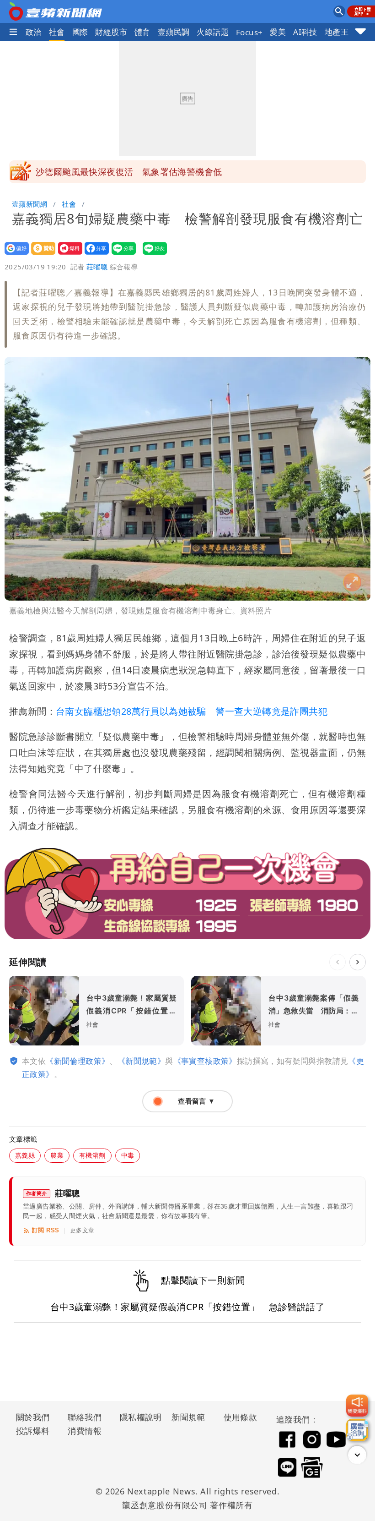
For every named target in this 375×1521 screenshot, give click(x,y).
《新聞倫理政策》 (77, 1061)
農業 (57, 1155)
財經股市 (111, 32)
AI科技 (305, 32)
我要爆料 (67, 254)
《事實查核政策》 (205, 1061)
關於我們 (33, 1417)
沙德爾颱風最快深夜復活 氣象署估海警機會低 (129, 172)
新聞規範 (188, 1417)
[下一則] (357, 962)
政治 (34, 32)
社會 (57, 32)
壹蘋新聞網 (29, 203)
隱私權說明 (137, 1417)
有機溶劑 (92, 1155)
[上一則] (337, 962)
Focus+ (249, 32)
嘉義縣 (25, 1155)
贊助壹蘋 (40, 254)
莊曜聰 (96, 266)
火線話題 (213, 32)
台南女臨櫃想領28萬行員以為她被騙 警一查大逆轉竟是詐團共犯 (191, 711)
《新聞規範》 (141, 1061)
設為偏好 (14, 254)
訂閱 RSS (45, 1230)
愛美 (278, 32)
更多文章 (82, 1230)
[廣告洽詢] (357, 1430)
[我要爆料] (357, 1406)
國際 (80, 32)
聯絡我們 (85, 1417)
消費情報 (85, 1430)
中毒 (127, 1155)
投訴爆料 (33, 1430)
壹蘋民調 (174, 32)
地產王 (336, 32)
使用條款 (240, 1417)
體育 (142, 32)
